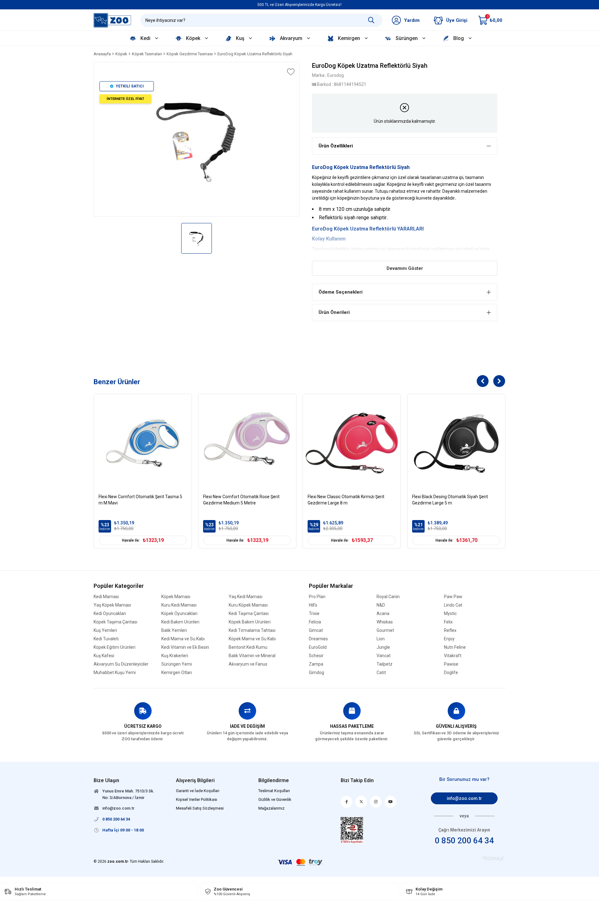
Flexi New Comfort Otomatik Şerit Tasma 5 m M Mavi (140, 499)
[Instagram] (375, 802)
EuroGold (318, 647)
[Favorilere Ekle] (290, 72)
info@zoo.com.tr (464, 798)
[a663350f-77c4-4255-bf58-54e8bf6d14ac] (352, 830)
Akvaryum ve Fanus (248, 664)
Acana (383, 613)
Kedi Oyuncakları (110, 613)
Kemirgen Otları (176, 672)
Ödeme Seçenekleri (341, 292)
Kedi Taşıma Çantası (249, 613)
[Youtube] (390, 802)
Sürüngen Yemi (176, 664)
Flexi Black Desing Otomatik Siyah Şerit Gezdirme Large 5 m (450, 499)
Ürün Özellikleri (336, 146)
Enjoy (449, 639)
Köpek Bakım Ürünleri (249, 622)
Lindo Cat (453, 605)
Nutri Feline (455, 647)
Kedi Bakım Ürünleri (180, 622)
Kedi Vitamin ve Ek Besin (185, 647)
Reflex (450, 630)
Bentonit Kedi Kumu (248, 647)
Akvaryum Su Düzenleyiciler (121, 664)
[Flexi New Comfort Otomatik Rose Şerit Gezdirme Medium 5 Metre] (247, 443)
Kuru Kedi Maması (179, 605)
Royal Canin (388, 596)
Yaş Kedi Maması (245, 596)
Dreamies (318, 639)
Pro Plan (317, 596)
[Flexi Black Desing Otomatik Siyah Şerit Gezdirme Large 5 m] (456, 443)
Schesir (316, 655)
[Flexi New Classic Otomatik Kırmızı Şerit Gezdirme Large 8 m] (352, 443)
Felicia (315, 622)
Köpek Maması (175, 596)
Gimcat (316, 630)
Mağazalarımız (271, 808)
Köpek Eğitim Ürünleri (114, 647)
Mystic (450, 613)
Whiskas (385, 622)
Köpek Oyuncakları (179, 613)
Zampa (316, 664)
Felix (448, 622)
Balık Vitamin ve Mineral (252, 655)
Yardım (412, 20)
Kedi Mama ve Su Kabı (183, 639)
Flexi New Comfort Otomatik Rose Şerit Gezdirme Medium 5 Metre (241, 499)
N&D (381, 605)
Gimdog (316, 672)
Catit (381, 672)
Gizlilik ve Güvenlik (274, 799)
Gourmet (385, 630)
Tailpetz (384, 664)
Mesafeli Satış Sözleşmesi (200, 808)
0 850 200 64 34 (464, 840)
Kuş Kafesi (104, 655)
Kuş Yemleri (105, 630)
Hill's (313, 605)
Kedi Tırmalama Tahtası (252, 630)
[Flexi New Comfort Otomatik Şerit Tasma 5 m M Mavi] (143, 443)
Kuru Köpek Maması (248, 605)
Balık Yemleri (174, 630)
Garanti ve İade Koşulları (197, 790)
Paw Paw (453, 596)
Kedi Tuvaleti (106, 639)
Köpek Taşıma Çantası (115, 622)
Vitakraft (452, 655)
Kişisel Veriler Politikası (196, 799)
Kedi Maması (106, 596)
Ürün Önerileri (334, 312)
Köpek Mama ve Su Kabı (252, 639)
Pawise (451, 664)
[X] (361, 802)
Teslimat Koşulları (274, 790)
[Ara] (371, 20)
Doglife (451, 672)
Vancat (384, 655)
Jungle (383, 647)
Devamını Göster (405, 268)
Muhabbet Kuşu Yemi (115, 672)
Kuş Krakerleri (174, 655)
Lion (381, 639)
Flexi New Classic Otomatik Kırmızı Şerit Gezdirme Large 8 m (346, 499)
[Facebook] (346, 802)
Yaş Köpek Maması (112, 605)
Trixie (314, 613)
